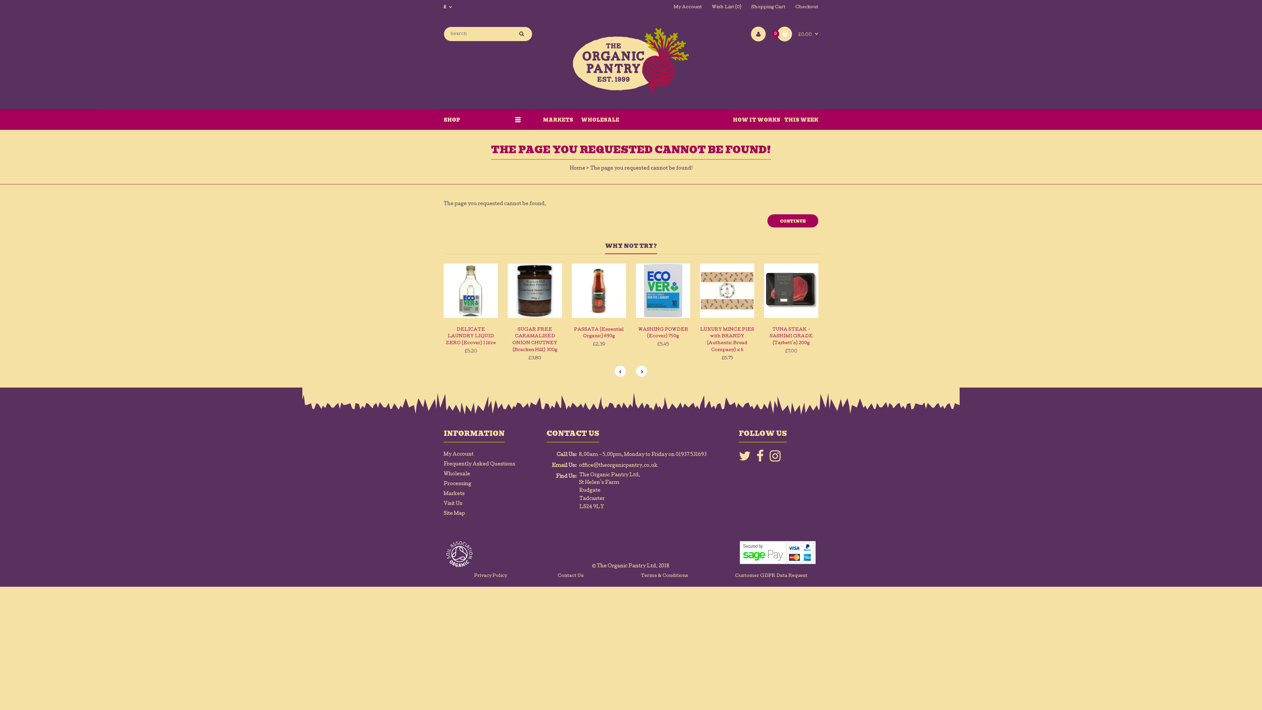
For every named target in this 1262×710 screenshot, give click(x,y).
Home (577, 168)
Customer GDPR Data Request (771, 576)
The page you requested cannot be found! (641, 168)
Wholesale (457, 474)
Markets (454, 494)
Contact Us (571, 576)
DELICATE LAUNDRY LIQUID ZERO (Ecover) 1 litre (471, 337)
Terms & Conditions (664, 576)
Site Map (454, 513)
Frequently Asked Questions (479, 464)
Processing (457, 484)
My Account (688, 7)
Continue (793, 221)
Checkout (806, 7)
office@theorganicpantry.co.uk (618, 465)
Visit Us (453, 504)
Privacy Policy (490, 576)
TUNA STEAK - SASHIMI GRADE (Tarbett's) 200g (791, 337)
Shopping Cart (768, 7)
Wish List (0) (726, 7)
